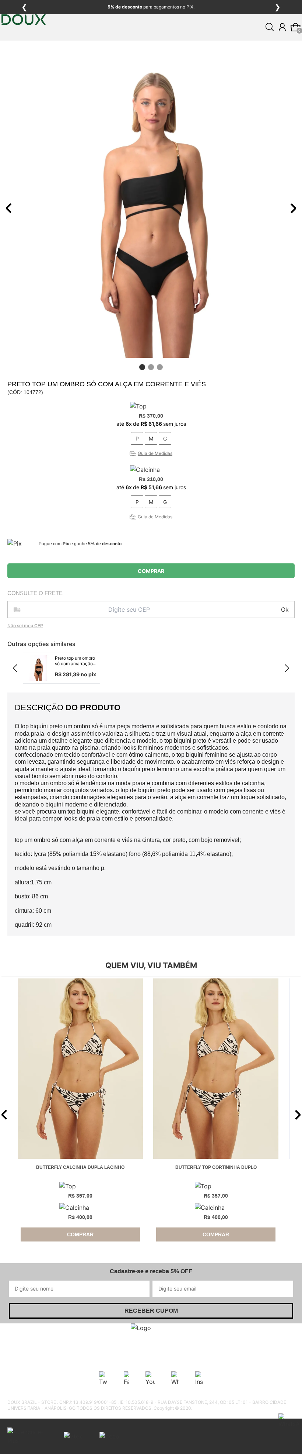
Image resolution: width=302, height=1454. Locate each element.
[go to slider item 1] (151, 367)
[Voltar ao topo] (292, 1444)
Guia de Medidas (155, 453)
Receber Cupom (151, 1311)
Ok (285, 609)
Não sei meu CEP (25, 625)
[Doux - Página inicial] (23, 41)
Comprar (151, 571)
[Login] (282, 27)
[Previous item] (8, 208)
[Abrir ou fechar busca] (270, 27)
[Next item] (293, 208)
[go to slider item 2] (160, 367)
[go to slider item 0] (142, 367)
